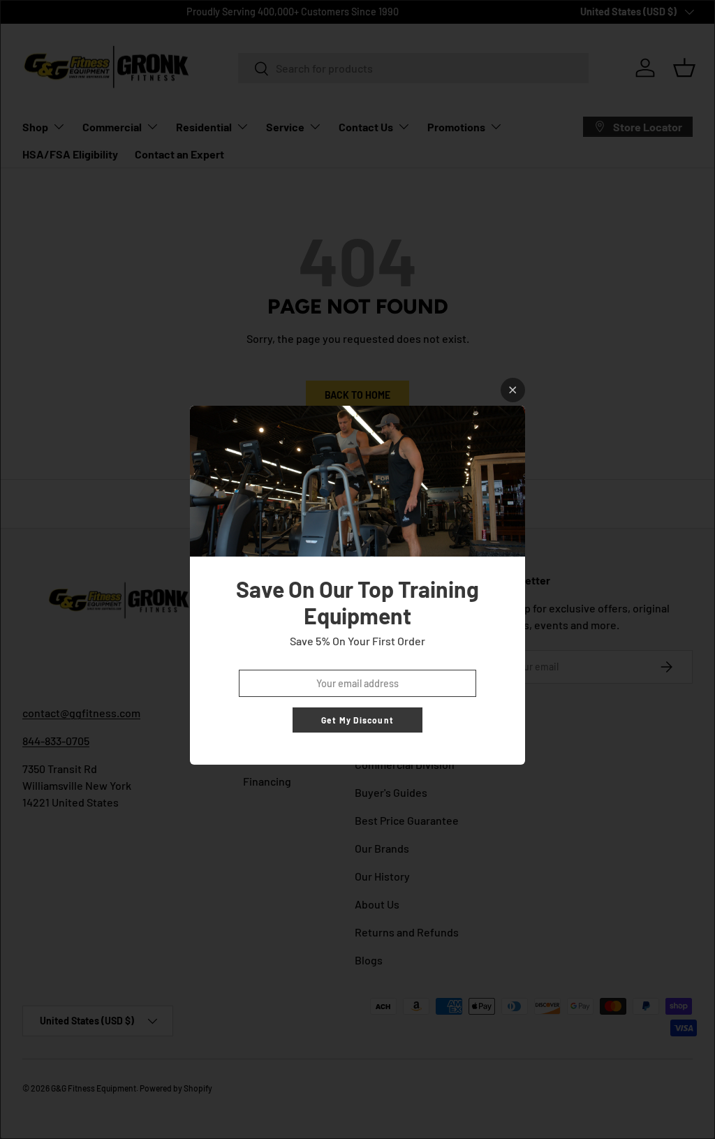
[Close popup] (513, 390)
